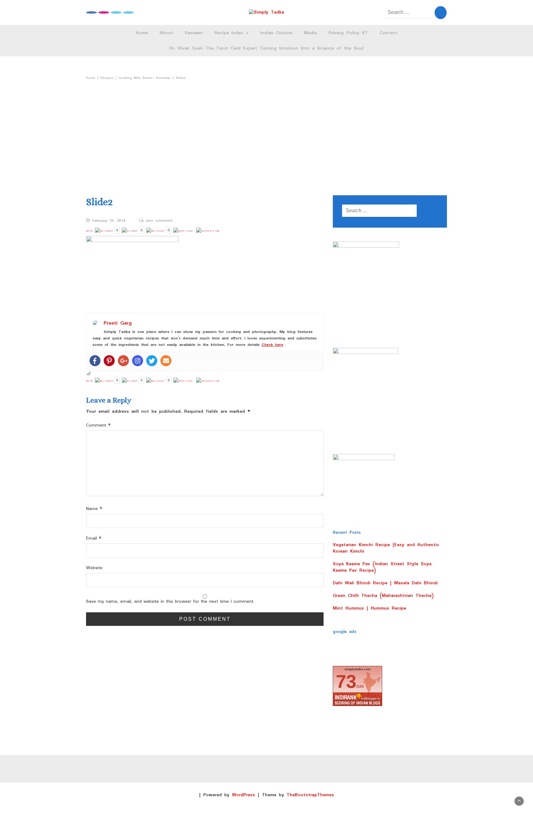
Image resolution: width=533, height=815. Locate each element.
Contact (389, 33)
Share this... (89, 231)
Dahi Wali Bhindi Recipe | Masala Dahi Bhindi (385, 583)
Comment (98, 425)
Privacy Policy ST (348, 33)
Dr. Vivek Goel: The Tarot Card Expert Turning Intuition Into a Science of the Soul (266, 48)
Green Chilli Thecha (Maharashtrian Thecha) (383, 595)
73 (346, 681)
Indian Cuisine (276, 33)
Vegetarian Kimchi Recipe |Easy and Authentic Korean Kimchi (386, 548)
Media (310, 33)
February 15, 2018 (109, 221)
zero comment (159, 221)
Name (94, 509)
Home (142, 33)
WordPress (243, 795)
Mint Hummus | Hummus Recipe (369, 608)
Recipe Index (230, 33)
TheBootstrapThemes (310, 795)
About (166, 33)
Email (93, 538)
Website (94, 568)
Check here (272, 345)
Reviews (194, 33)
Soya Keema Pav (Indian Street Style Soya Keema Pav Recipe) (382, 567)
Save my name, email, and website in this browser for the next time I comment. (170, 601)
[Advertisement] (266, 129)
